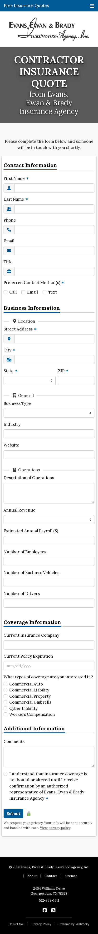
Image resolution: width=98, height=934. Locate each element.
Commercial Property (30, 696)
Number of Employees (25, 551)
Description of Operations (29, 477)
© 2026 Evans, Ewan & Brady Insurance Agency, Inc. (49, 867)
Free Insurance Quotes (26, 5)
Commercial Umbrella (30, 702)
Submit (13, 813)
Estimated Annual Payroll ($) (31, 530)
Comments (14, 741)
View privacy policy (55, 828)
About (32, 876)
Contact (50, 876)
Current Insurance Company (31, 635)
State (11, 370)
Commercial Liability (29, 690)
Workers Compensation (32, 714)
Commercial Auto (26, 684)
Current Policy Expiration (28, 656)
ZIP (63, 370)
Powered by (74, 924)
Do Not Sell (16, 924)
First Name (16, 178)
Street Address (20, 329)
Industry (12, 424)
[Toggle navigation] (92, 5)
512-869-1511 (49, 900)
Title (8, 261)
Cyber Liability (23, 708)
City (10, 350)
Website (11, 445)
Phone (10, 220)
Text (52, 292)
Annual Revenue (19, 510)
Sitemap (71, 876)
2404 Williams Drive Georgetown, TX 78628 (49, 891)
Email (9, 241)
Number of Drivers (22, 593)
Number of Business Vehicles (31, 572)
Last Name (16, 199)
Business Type (17, 403)
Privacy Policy (41, 924)
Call (13, 292)
